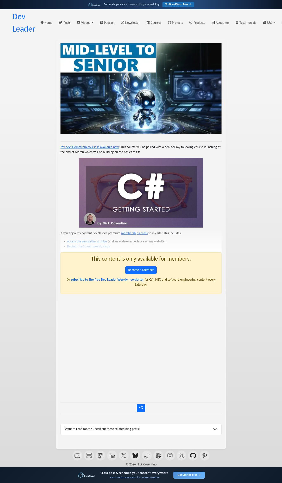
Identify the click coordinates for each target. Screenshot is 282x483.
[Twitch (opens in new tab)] (100, 455)
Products (199, 23)
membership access (134, 233)
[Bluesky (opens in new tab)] (135, 455)
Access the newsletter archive (87, 241)
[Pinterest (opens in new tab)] (205, 455)
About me (222, 23)
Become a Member (141, 270)
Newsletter (132, 23)
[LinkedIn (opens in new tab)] (112, 455)
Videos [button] (85, 23)
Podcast (108, 23)
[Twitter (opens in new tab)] (124, 455)
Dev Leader (23, 23)
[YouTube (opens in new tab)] (77, 455)
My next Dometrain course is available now (89, 147)
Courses (155, 23)
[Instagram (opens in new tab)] (170, 455)
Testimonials (247, 23)
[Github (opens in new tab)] (193, 455)
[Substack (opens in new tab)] (89, 455)
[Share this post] (141, 408)
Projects (177, 23)
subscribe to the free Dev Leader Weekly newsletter (107, 279)
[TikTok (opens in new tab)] (147, 455)
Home (48, 23)
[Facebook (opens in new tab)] (181, 455)
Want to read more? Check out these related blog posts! (102, 429)
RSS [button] (269, 23)
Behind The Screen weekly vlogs (88, 246)
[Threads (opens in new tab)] (158, 455)
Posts (66, 23)
